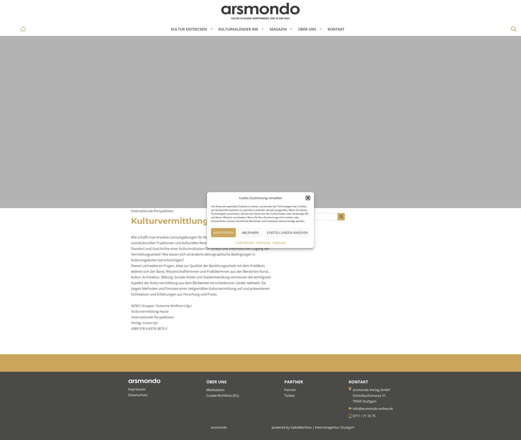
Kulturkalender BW (238, 29)
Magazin (278, 29)
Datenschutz (263, 242)
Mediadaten (215, 390)
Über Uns (307, 29)
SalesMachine (301, 427)
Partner (290, 390)
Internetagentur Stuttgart (334, 427)
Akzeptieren (223, 232)
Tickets (289, 395)
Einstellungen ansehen (287, 232)
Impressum (279, 242)
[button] (308, 198)
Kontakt (336, 29)
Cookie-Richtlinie (245, 242)
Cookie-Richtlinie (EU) (222, 395)
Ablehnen (250, 232)
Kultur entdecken (189, 29)
